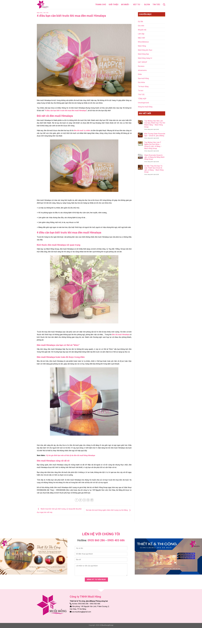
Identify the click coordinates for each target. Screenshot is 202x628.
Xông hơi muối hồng (145, 107)
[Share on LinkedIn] (92, 500)
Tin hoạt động (143, 86)
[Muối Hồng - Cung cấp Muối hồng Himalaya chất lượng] (47, 4)
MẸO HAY (39, 12)
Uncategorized (143, 103)
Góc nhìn (141, 26)
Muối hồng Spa (143, 54)
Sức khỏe (141, 82)
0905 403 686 (116, 540)
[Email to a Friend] (84, 500)
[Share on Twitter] (80, 500)
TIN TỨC (156, 4)
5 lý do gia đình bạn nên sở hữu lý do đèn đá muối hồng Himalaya (70, 455)
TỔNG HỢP (142, 99)
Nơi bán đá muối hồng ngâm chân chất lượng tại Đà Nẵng (107, 510)
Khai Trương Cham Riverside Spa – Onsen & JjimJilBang (154, 135)
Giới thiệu (113, 4)
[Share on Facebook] (76, 500)
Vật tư (136, 4)
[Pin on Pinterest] (88, 500)
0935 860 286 (96, 540)
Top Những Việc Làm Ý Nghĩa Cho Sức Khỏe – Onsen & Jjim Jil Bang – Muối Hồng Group (153, 145)
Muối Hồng (142, 46)
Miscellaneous (143, 42)
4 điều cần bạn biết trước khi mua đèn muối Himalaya (65, 111)
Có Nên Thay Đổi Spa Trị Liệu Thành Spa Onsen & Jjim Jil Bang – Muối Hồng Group (153, 169)
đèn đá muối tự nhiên (82, 130)
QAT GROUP (142, 62)
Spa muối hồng (143, 78)
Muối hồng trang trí (145, 58)
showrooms (142, 70)
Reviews (141, 66)
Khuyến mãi (142, 30)
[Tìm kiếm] (164, 4)
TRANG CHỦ (100, 4)
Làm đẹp (141, 34)
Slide (140, 74)
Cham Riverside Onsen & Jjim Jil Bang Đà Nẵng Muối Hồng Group (154, 157)
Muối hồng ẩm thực (145, 50)
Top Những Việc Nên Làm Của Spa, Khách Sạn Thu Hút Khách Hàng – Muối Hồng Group (154, 124)
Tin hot (140, 91)
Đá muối (125, 4)
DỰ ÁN (147, 4)
